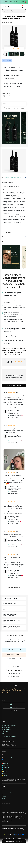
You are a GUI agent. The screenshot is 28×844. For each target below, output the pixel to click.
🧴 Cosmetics (5, 765)
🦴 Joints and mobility (7, 757)
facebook (15, 707)
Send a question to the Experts (9, 725)
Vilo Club (4, 790)
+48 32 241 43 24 (8, 741)
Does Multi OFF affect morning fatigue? (12, 621)
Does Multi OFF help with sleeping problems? (10, 615)
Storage (7, 236)
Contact (3, 733)
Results (3, 798)
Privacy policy (5, 731)
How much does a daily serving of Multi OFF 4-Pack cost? (12, 627)
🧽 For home (5, 775)
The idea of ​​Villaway (6, 792)
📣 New (3, 755)
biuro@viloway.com (14, 670)
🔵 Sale (3, 759)
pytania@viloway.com (14, 676)
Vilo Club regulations (6, 729)
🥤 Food (3, 773)
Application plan (9, 228)
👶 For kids (4, 771)
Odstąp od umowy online (9, 736)
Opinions (4, 796)
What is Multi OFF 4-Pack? (10, 598)
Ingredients (8, 232)
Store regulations (6, 727)
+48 (14, 649)
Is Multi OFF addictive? (9, 603)
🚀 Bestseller (5, 761)
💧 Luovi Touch (5, 767)
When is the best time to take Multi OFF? (11, 608)
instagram (15, 703)
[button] (25, 2)
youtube (15, 710)
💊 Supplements (5, 763)
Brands (3, 794)
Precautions (8, 241)
